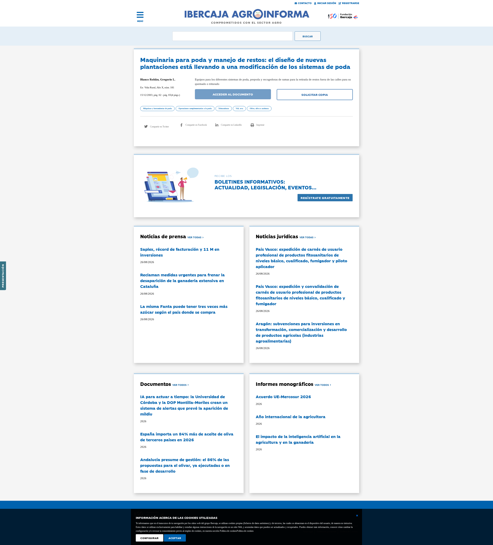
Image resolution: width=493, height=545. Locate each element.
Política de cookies (245, 531)
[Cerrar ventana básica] (357, 515)
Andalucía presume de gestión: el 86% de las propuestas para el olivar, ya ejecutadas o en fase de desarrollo (185, 465)
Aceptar (175, 538)
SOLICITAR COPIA (314, 94)
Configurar (149, 538)
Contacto (305, 3)
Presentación (3, 276)
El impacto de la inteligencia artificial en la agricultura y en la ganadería (298, 439)
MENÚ (140, 21)
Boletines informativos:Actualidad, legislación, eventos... (265, 184)
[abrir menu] (140, 15)
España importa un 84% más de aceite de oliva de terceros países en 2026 (186, 436)
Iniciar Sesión (326, 3)
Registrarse (350, 3)
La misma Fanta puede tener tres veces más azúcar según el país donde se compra (183, 309)
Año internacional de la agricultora (290, 416)
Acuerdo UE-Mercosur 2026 (283, 396)
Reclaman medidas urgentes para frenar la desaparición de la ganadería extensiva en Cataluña (182, 280)
